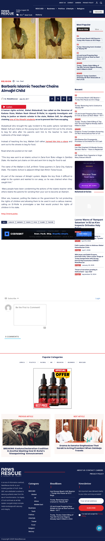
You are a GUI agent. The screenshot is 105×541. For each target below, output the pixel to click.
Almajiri (11, 222)
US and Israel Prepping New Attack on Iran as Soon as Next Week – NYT (88, 57)
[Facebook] (52, 98)
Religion (6, 81)
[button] (101, 2)
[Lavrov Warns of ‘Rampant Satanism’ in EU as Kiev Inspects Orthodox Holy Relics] (89, 206)
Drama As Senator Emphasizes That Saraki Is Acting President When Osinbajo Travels (79, 448)
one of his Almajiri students (22, 119)
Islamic (42, 222)
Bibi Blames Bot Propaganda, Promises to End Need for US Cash (88, 140)
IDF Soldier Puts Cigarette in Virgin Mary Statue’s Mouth (88, 156)
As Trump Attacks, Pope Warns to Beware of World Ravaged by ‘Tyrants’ (89, 237)
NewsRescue (12, 99)
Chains (28, 222)
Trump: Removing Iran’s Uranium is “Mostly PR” (89, 48)
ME (78, 36)
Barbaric (20, 222)
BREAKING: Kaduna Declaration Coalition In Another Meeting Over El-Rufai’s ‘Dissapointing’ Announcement (25, 451)
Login (97, 298)
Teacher (50, 222)
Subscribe (91, 508)
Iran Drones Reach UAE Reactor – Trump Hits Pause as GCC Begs (89, 39)
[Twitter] (57, 98)
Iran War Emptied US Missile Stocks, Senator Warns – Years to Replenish (89, 148)
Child (35, 222)
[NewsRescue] (7, 13)
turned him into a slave (56, 141)
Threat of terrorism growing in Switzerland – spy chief (86, 271)
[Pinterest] (63, 98)
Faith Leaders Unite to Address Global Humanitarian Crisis (89, 246)
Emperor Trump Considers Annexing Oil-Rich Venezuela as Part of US (88, 77)
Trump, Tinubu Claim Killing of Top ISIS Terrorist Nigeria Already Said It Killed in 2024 (89, 67)
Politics (79, 63)
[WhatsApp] (69, 98)
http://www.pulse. (9, 214)
